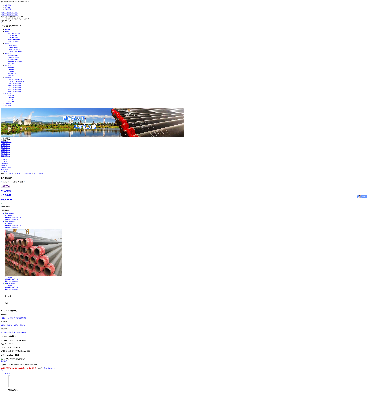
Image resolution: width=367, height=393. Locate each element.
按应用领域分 (6, 195)
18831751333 (9, 373)
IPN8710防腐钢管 (14, 49)
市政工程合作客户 (14, 83)
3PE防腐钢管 (12, 45)
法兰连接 (4, 161)
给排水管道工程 (6, 142)
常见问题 (11, 99)
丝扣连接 (4, 171)
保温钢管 (8, 53)
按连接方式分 (6, 200)
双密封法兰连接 (6, 167)
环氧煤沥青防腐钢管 (15, 51)
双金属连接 (4, 163)
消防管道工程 (5, 150)
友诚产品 (5, 186)
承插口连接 (4, 169)
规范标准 (11, 101)
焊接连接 (4, 159)
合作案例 (8, 77)
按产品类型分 (6, 191)
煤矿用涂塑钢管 (13, 37)
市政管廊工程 (5, 146)
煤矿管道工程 (5, 154)
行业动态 (11, 97)
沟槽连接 (4, 165)
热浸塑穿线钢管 (13, 41)
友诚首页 (11, 173)
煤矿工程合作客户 (14, 91)
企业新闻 (11, 95)
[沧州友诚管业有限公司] (9, 13)
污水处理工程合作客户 (16, 81)
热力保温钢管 (13, 55)
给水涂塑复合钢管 (14, 33)
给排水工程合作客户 (15, 79)
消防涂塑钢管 (13, 35)
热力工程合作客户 (14, 89)
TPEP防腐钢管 (13, 47)
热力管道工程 (5, 152)
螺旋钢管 (8, 65)
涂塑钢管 (8, 31)
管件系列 (11, 75)
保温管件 (11, 63)
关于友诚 (8, 103)
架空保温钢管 (13, 59)
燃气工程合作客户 (14, 85)
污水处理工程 (5, 144)
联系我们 (8, 5)
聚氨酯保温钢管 (13, 57)
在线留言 (8, 7)
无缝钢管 (11, 71)
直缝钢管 (11, 69)
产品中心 (20, 173)
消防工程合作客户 (14, 87)
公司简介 (4, 318)
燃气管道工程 (5, 148)
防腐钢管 (8, 43)
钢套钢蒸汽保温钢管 (15, 61)
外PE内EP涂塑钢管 (14, 39)
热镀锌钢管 (12, 73)
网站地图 (8, 9)
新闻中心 (8, 93)
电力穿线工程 (5, 156)
